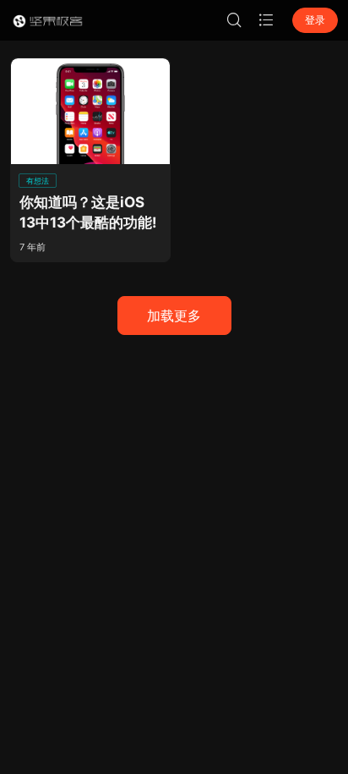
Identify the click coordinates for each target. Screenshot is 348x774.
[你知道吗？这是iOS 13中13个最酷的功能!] (90, 111)
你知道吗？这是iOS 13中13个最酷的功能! (88, 213)
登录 (315, 20)
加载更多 (174, 315)
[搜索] (234, 20)
